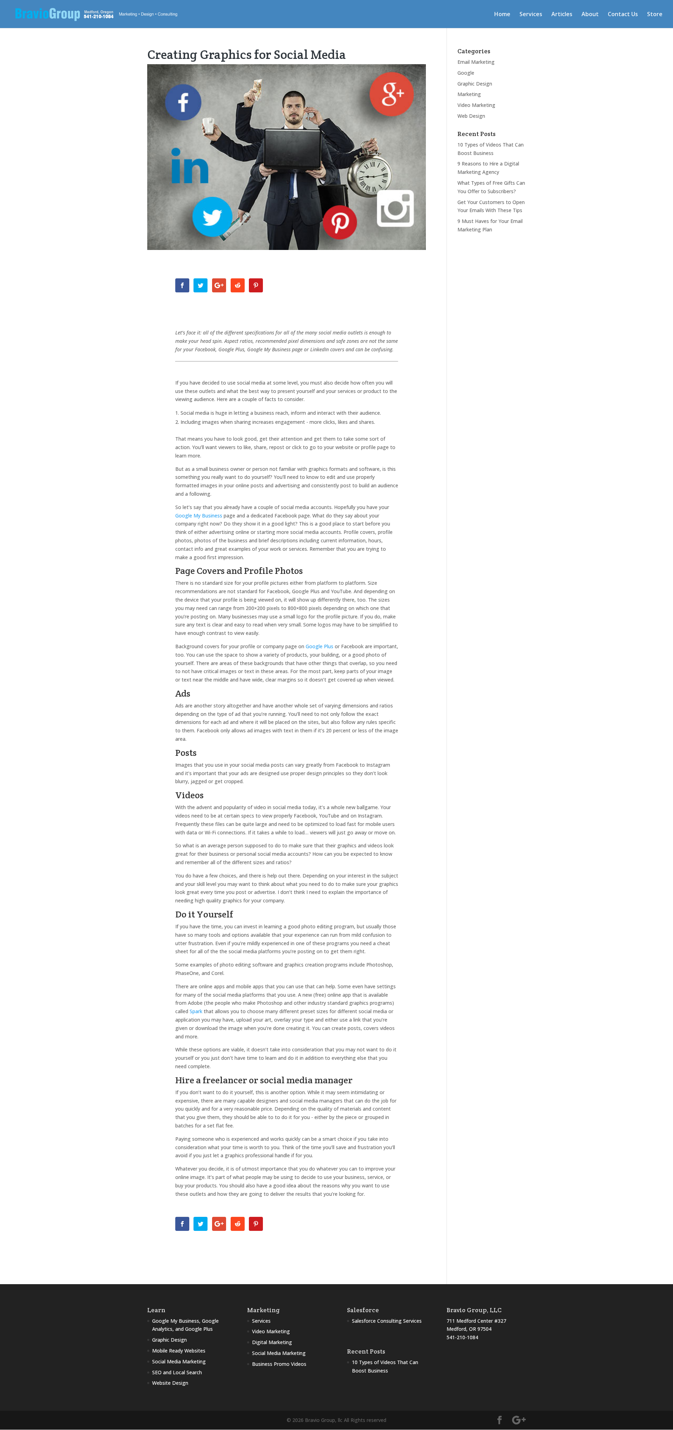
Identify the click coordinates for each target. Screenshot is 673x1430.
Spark (196, 1011)
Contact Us (623, 15)
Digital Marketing (272, 1342)
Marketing (469, 94)
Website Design (170, 1383)
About (590, 15)
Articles (561, 15)
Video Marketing (476, 105)
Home (502, 15)
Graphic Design (474, 83)
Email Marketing (476, 62)
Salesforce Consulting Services (387, 1320)
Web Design (471, 116)
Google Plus (319, 646)
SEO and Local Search (177, 1372)
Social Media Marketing (179, 1361)
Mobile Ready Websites (178, 1350)
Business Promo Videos (279, 1364)
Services (530, 15)
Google (465, 72)
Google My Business (198, 515)
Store (654, 15)
